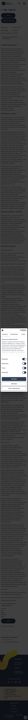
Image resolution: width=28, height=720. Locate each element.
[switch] (24, 363)
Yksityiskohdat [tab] (14, 334)
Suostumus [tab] (5, 334)
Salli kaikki (14, 379)
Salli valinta (14, 383)
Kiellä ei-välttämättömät (14, 388)
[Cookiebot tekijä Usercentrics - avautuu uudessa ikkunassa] (20, 330)
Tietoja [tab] (23, 334)
